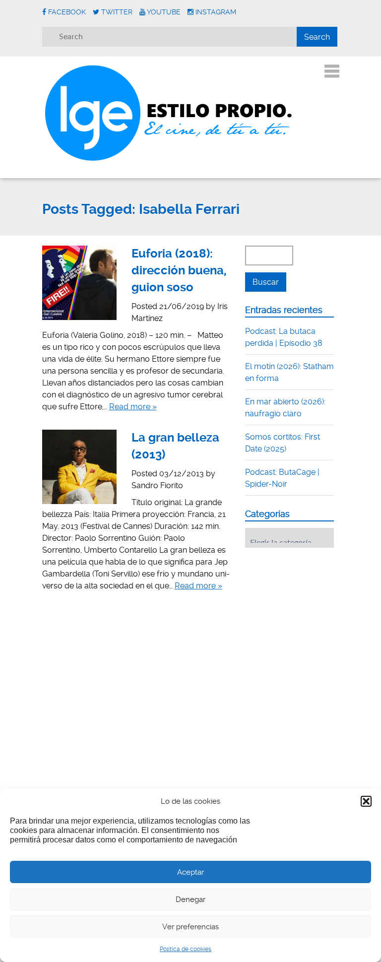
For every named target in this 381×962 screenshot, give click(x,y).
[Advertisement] (313, 617)
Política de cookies (185, 949)
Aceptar (190, 872)
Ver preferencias (190, 926)
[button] (366, 801)
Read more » (133, 406)
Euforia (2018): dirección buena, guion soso (179, 270)
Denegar (190, 899)
